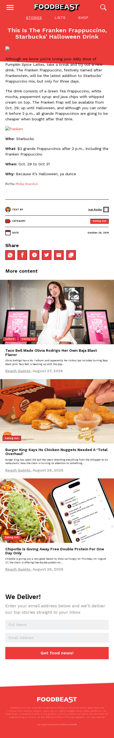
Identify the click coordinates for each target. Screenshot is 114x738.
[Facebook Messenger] (34, 255)
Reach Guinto (17, 371)
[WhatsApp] (10, 255)
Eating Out (99, 221)
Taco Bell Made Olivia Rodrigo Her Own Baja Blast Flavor (51, 352)
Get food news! (57, 652)
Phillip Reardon (27, 184)
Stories (34, 17)
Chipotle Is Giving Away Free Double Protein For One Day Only (54, 551)
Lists (60, 17)
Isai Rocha (95, 209)
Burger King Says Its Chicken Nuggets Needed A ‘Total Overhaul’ (56, 452)
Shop (83, 17)
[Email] (59, 255)
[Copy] (71, 255)
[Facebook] (22, 255)
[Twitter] (46, 255)
